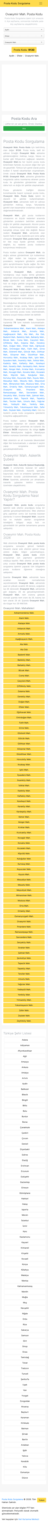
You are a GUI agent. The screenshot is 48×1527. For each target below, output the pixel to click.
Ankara (25, 1067)
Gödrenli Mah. (15, 351)
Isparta (25, 1209)
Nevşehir (25, 1308)
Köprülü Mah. (18, 375)
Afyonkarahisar (25, 1051)
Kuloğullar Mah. (36, 375)
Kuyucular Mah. (24, 378)
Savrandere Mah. (35, 392)
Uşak (25, 1384)
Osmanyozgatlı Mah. (34, 386)
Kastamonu (25, 1237)
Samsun (25, 1335)
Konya (25, 1264)
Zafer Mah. (24, 1010)
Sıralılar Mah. (25, 395)
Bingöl (25, 1100)
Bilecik (25, 1094)
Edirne (25, 1155)
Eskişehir (25, 1176)
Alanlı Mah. (31, 328)
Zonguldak (25, 1401)
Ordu (25, 1319)
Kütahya (25, 1270)
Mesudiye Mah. (10, 381)
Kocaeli (25, 1259)
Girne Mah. (24, 728)
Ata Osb (40, 334)
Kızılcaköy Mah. (24, 832)
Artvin (25, 1078)
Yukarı (42, 1500)
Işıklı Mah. (39, 357)
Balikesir (25, 1089)
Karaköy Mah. (15, 366)
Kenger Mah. (15, 369)
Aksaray (25, 1406)
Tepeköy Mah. (24, 968)
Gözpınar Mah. (17, 354)
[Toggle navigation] (40, 3)
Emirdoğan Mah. (17, 349)
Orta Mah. (24, 906)
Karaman (25, 1417)
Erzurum (25, 1171)
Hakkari (24, 1198)
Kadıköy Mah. (10, 363)
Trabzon (25, 1368)
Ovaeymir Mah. (32, 55)
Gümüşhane (24, 1193)
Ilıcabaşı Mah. (26, 357)
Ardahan (25, 1445)
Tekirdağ (25, 1357)
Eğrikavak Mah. (24, 712)
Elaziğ (25, 1160)
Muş (25, 1302)
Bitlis (25, 1105)
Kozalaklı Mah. (24, 848)
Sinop (25, 1346)
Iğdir (25, 1450)
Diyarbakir (25, 1149)
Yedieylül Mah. (18, 404)
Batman (24, 1428)
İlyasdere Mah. (10, 360)
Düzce (25, 1478)
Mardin (25, 1291)
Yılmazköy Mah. (10, 407)
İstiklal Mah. (38, 360)
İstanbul (25, 1220)
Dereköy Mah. (24, 696)
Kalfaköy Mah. (26, 363)
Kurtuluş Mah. (9, 378)
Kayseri (25, 1242)
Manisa (25, 1280)
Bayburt (25, 1412)
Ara (24, 128)
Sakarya (25, 1330)
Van (25, 1390)
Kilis (25, 1467)
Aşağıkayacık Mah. (12, 334)
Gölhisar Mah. (24, 743)
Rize (25, 1324)
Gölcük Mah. (30, 351)
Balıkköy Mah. (23, 337)
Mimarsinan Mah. (17, 384)
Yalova (25, 1456)
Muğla (25, 1297)
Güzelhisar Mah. (36, 354)
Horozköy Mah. (10, 357)
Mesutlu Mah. (26, 381)
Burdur (25, 1116)
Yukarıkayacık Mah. (29, 407)
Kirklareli (25, 1248)
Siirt (25, 1341)
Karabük (25, 1461)
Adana (25, 1040)
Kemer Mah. (24, 817)
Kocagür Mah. (15, 372)
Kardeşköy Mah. (30, 366)
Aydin (11, 55)
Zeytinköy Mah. (29, 410)
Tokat (25, 1363)
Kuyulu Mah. (38, 378)
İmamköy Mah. (25, 360)
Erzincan (25, 1166)
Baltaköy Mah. (37, 337)
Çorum (25, 1138)
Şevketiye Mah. (11, 398)
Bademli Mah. (9, 337)
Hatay (25, 1204)
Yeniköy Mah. (37, 404)
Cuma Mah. (22, 340)
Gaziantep (25, 1182)
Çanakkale (25, 1127)
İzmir (25, 1226)
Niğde (25, 1313)
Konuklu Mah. (29, 372)
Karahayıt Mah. (24, 801)
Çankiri (25, 1133)
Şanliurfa (25, 1379)
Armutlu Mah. (37, 331)
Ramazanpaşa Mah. (13, 392)
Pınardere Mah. (35, 389)
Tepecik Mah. (27, 398)
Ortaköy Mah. (16, 386)
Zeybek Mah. (15, 410)
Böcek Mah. (9, 340)
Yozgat (25, 1395)
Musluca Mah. (32, 384)
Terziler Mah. (15, 401)
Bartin (25, 1439)
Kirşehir (24, 1253)
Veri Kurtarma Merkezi (28, 1519)
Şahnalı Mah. (38, 395)
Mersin (25, 1215)
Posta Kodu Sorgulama (17, 3)
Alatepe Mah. (24, 623)
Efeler (19, 55)
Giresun (24, 1187)
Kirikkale (25, 1423)
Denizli (25, 1144)
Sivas (24, 1352)
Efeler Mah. (28, 346)
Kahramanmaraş (24, 1286)
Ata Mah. (28, 334)
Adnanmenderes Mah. (14, 328)
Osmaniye (24, 1472)
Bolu (25, 1111)
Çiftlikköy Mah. (11, 343)
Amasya (25, 1061)
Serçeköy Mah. (10, 395)
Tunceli (25, 1374)
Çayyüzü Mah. (37, 340)
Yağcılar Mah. (24, 984)
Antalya (24, 1072)
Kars (25, 1231)
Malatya (25, 1275)
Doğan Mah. (15, 346)
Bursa (24, 1122)
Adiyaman (25, 1045)
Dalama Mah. (27, 343)
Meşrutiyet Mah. (24, 890)
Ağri (25, 1056)
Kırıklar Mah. (28, 369)
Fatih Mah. (32, 349)
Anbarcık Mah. (19, 331)
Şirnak (25, 1434)
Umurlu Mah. (29, 401)
